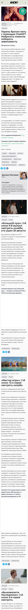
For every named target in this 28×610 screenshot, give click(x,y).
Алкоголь (20, 153)
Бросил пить (17, 159)
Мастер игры (5, 560)
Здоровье (4, 28)
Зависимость (5, 162)
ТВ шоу (11, 220)
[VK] (7, 168)
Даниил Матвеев (4, 24)
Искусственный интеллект (9, 165)
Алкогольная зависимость (9, 156)
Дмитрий (4, 216)
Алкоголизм (12, 153)
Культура (4, 220)
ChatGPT (4, 153)
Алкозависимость (7, 159)
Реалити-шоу (15, 348)
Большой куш (5, 348)
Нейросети (22, 165)
